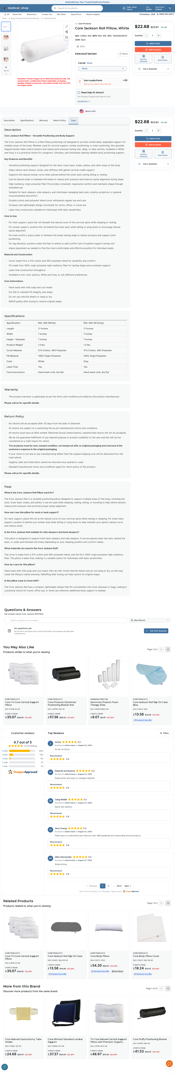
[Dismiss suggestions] (169, 1042)
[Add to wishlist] (66, 37)
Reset (125, 54)
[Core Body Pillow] (109, 927)
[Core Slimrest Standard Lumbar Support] (66, 1013)
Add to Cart (154, 43)
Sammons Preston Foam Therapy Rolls (104, 703)
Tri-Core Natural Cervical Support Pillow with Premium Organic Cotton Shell (108, 1042)
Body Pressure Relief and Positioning (25, 18)
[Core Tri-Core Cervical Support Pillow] (23, 673)
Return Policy (59, 120)
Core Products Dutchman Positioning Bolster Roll (62, 703)
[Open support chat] (169, 1063)
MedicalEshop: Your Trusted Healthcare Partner (87, 2)
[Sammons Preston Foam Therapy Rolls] (109, 673)
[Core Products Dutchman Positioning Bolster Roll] (66, 673)
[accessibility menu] (4, 1067)
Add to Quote (155, 49)
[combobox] (102, 68)
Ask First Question (158, 631)
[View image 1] (6, 26)
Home (4, 18)
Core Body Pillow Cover (146, 956)
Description (9, 120)
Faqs (73, 120)
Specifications (27, 120)
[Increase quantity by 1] (158, 35)
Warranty (43, 120)
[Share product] (66, 32)
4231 (119, 886)
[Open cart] (169, 8)
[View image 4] (6, 59)
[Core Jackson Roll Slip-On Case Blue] (151, 673)
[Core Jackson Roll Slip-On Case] (66, 927)
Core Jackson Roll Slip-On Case (65, 956)
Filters (166, 733)
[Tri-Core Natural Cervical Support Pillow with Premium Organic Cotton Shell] (109, 1013)
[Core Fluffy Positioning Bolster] (151, 1013)
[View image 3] (6, 48)
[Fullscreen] (66, 26)
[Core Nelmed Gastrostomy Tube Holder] (23, 1013)
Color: (82, 63)
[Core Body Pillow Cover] (151, 927)
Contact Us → (83, 101)
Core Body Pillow (99, 956)
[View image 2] (6, 37)
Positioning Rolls (49, 18)
